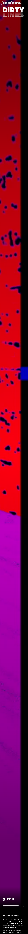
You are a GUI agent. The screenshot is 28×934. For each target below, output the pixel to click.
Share (24, 906)
